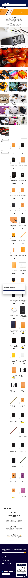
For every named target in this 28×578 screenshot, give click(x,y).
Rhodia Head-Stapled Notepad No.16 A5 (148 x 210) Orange (23, 195)
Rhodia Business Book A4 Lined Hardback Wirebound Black (13, 346)
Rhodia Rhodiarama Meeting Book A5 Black (13, 466)
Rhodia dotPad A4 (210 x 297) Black (23, 346)
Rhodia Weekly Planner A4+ (22, 270)
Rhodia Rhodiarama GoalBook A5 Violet (23, 481)
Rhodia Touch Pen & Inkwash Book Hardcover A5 (13, 391)
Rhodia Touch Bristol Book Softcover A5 (22, 376)
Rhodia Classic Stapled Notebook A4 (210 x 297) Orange (23, 331)
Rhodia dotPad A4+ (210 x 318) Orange (23, 391)
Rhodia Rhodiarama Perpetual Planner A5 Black (14, 301)
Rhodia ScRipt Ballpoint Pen (13, 435)
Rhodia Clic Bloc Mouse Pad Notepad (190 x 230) (13, 226)
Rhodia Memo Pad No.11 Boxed (14, 315)
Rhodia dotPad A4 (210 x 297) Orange (14, 376)
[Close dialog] (26, 563)
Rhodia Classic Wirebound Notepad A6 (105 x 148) (22, 451)
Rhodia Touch (14, 45)
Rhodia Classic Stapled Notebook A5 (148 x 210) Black (23, 150)
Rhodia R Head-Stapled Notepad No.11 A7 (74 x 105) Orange (13, 241)
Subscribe (21, 574)
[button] (26, 3)
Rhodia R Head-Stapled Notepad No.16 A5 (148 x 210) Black (13, 451)
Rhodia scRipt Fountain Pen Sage (22, 466)
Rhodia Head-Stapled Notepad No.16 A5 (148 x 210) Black (14, 421)
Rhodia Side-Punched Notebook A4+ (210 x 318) (13, 271)
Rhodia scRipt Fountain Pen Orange (22, 241)
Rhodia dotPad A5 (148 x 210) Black (23, 180)
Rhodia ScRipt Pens (14, 66)
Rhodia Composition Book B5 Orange (22, 256)
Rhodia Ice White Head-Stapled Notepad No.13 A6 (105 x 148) (23, 361)
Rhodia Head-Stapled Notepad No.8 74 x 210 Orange (14, 256)
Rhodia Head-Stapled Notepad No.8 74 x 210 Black (23, 301)
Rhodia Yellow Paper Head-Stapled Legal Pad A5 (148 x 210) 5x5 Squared (22, 211)
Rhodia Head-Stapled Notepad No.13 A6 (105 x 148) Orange (14, 195)
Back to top (13, 545)
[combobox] (14, 5)
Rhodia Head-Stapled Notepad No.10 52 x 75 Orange (23, 406)
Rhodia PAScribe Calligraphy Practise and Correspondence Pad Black (23, 316)
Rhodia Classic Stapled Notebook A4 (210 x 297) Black (14, 180)
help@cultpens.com (5, 561)
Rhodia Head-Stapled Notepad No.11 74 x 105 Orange (14, 496)
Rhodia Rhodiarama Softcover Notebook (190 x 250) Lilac (23, 496)
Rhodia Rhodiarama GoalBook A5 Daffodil (14, 361)
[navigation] (5, 146)
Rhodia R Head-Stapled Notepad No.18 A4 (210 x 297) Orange (14, 481)
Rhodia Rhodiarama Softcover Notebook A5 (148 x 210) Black (23, 436)
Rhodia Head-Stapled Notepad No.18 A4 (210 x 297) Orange (23, 165)
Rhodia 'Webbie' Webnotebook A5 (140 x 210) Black (14, 211)
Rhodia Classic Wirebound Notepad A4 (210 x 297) (22, 226)
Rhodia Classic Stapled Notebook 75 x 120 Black (23, 421)
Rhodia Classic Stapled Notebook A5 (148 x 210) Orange (14, 150)
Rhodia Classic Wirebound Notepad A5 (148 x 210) (13, 165)
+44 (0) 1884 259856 (6, 560)
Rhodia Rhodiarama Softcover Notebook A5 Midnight (14, 331)
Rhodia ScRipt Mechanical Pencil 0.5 (13, 406)
